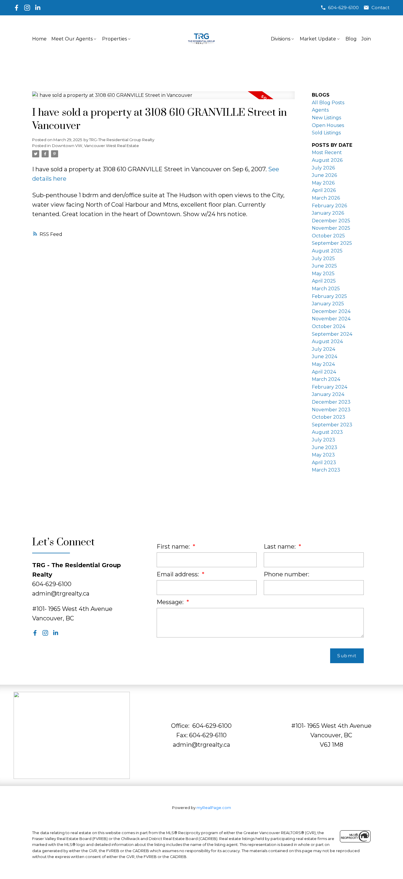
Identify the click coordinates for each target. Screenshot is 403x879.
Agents (320, 110)
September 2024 (332, 334)
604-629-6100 (343, 7)
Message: (171, 602)
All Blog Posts (328, 102)
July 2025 (323, 258)
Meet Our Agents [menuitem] (72, 39)
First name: (174, 546)
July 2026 (323, 168)
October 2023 (328, 417)
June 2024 (324, 356)
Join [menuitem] (366, 39)
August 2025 (327, 251)
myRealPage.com (213, 807)
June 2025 (324, 266)
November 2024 (331, 319)
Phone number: (286, 574)
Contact (380, 7)
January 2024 (328, 394)
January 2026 (328, 213)
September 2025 (332, 243)
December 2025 (331, 221)
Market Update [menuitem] (318, 39)
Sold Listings (326, 133)
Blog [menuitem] (351, 39)
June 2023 (324, 447)
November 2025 (331, 228)
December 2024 (331, 311)
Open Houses (328, 125)
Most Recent (327, 152)
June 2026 (324, 175)
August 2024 (327, 341)
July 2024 (323, 349)
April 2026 (324, 190)
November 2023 (331, 409)
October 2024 (328, 326)
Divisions (280, 39)
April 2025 (324, 281)
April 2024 (324, 372)
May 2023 (323, 455)
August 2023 (327, 432)
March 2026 (326, 198)
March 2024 (326, 379)
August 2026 (327, 160)
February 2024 (329, 387)
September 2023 (332, 425)
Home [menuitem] (39, 39)
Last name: (280, 546)
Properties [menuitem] (114, 39)
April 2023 (324, 462)
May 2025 (323, 273)
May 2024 (323, 364)
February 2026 (329, 205)
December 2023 (331, 402)
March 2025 (326, 288)
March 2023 (326, 470)
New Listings (326, 117)
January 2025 (328, 303)
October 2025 (328, 236)
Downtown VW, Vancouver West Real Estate (95, 145)
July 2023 (323, 440)
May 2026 (323, 183)
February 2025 (329, 296)
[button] (339, 7)
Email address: (178, 574)
